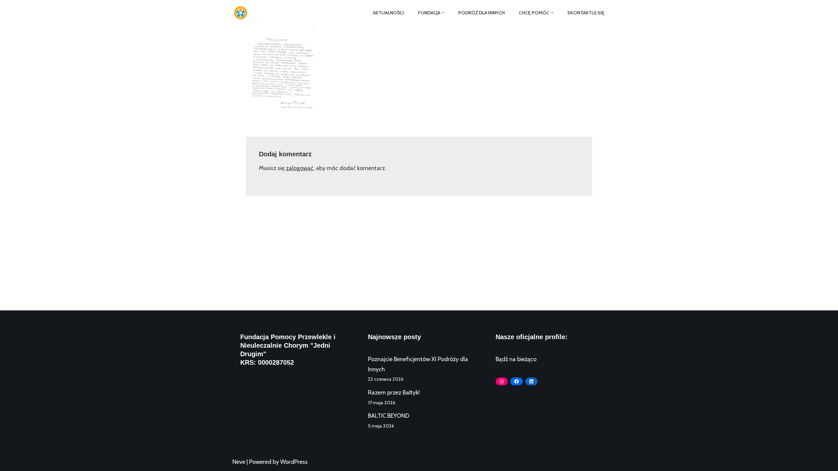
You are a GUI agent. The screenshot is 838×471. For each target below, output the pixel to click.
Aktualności (388, 13)
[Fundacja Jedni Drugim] (242, 13)
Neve (238, 461)
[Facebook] (516, 381)
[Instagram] (502, 381)
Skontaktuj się (585, 13)
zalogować (299, 168)
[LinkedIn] (531, 381)
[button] (443, 12)
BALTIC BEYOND (388, 415)
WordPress (294, 461)
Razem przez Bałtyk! (394, 392)
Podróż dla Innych (481, 13)
